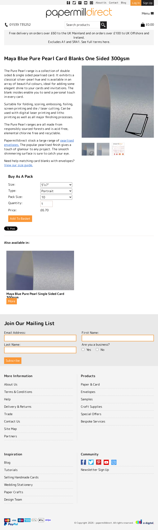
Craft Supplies (91, 406)
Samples (87, 399)
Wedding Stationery (18, 485)
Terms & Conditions (18, 392)
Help (7, 399)
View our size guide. (18, 165)
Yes (88, 350)
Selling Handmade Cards (21, 477)
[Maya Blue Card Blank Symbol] (118, 102)
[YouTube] (107, 462)
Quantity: (15, 203)
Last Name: (12, 344)
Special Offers (91, 414)
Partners (10, 436)
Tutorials (10, 470)
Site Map (10, 429)
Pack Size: (15, 197)
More (11, 301)
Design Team (13, 499)
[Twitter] (91, 462)
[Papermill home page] (79, 14)
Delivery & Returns (17, 406)
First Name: (90, 332)
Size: (11, 184)
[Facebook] (84, 462)
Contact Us (12, 421)
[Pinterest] (99, 462)
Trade (8, 414)
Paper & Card (90, 384)
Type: (12, 190)
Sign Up (147, 3)
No (102, 350)
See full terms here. (95, 42)
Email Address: (15, 332)
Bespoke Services (93, 421)
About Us (10, 384)
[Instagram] (113, 462)
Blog (7, 462)
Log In (136, 3)
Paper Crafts (13, 492)
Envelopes (88, 392)
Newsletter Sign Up (95, 470)
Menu (146, 13)
